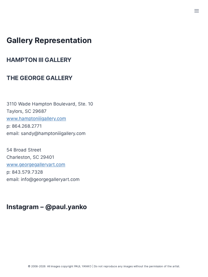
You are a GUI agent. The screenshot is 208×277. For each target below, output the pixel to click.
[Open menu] (196, 10)
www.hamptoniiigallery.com (36, 118)
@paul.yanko (66, 207)
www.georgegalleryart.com (35, 164)
